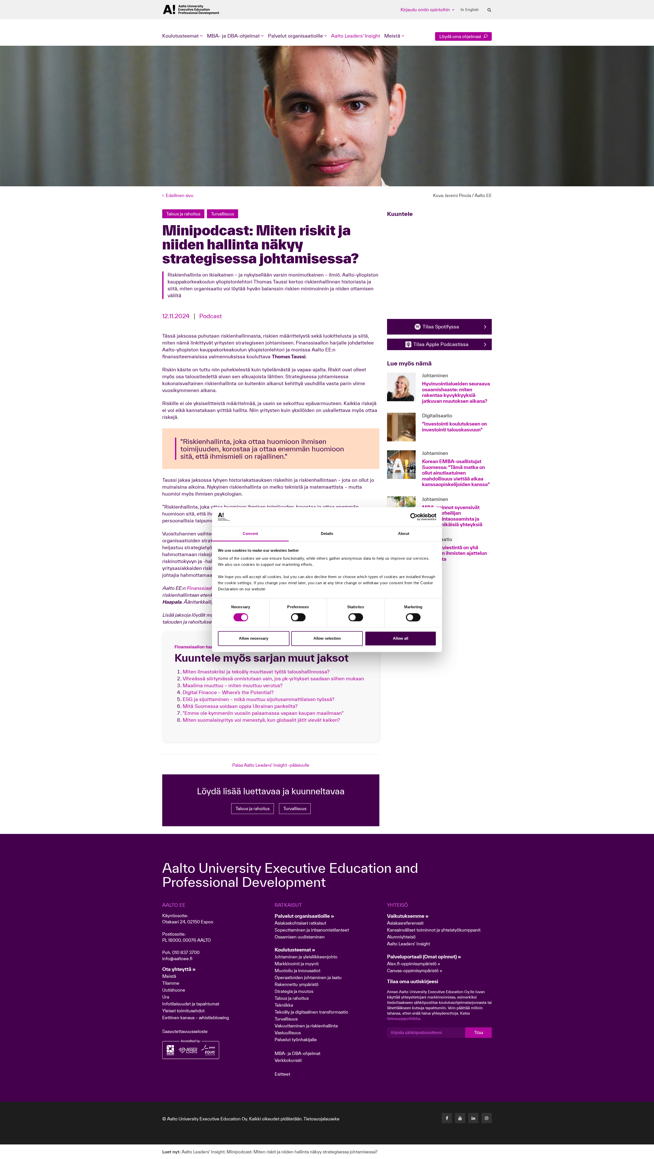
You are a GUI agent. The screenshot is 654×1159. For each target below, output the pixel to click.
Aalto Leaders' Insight (355, 36)
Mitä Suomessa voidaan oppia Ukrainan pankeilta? (240, 706)
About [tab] (403, 534)
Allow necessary (253, 638)
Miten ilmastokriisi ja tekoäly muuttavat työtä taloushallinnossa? (256, 671)
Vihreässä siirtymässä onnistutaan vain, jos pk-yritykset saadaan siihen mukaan (273, 678)
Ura (165, 996)
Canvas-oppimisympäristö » (414, 970)
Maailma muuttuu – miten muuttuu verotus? (233, 685)
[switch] (298, 617)
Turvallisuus (294, 808)
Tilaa (478, 1032)
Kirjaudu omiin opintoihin (426, 9)
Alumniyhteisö (401, 936)
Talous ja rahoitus (253, 808)
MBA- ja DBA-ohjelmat (297, 1053)
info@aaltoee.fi (177, 958)
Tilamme (170, 983)
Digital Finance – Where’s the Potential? (228, 692)
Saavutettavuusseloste (185, 1031)
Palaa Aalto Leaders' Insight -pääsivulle (270, 765)
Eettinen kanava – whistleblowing (196, 1017)
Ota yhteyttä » (179, 969)
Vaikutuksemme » (408, 916)
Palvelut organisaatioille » (304, 916)
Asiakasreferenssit (405, 923)
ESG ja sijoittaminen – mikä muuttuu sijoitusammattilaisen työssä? (258, 699)
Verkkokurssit (288, 1060)
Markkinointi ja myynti (297, 963)
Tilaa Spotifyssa (441, 326)
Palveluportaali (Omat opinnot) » (424, 956)
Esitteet (282, 1074)
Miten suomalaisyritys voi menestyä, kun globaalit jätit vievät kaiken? (261, 720)
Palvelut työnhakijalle (296, 1039)
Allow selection (327, 638)
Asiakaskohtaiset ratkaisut (300, 923)
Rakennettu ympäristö (297, 984)
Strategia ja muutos (294, 991)
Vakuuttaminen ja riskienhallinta (306, 1025)
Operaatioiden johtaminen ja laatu (308, 977)
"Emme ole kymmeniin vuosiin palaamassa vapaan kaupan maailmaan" (263, 713)
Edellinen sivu (179, 195)
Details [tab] (327, 534)
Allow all (400, 638)
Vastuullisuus (288, 1032)
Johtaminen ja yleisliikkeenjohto (306, 956)
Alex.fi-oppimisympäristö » (413, 963)
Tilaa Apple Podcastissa (441, 344)
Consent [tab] (250, 534)
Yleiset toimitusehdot (183, 1010)
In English (470, 9)
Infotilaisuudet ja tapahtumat (190, 1003)
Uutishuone (173, 990)
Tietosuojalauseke (321, 1118)
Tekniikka (284, 1005)
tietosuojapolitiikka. (404, 1018)
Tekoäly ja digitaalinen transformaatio (311, 1011)
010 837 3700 (186, 952)
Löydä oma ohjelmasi (460, 36)
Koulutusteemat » (295, 950)
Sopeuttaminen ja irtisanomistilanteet (312, 929)
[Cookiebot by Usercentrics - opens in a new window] (414, 517)
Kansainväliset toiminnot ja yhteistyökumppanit (434, 929)
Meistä (169, 976)
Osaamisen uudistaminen (300, 936)
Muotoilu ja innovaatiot (297, 970)
